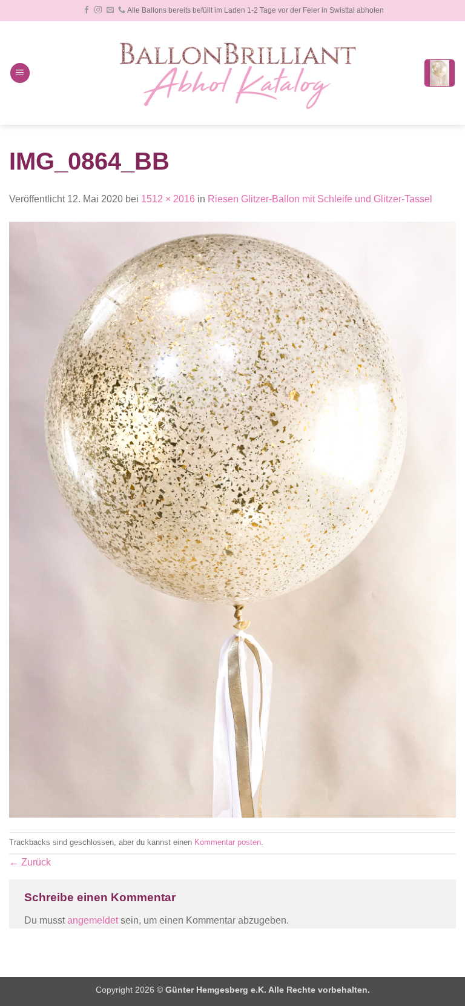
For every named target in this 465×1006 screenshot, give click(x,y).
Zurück (30, 862)
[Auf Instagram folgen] (98, 10)
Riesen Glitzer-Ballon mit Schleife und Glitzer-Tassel (320, 199)
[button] (20, 73)
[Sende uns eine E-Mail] (110, 10)
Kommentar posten (227, 842)
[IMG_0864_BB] (232, 519)
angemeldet (92, 920)
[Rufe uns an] (121, 10)
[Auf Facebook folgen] (86, 10)
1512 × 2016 (168, 199)
